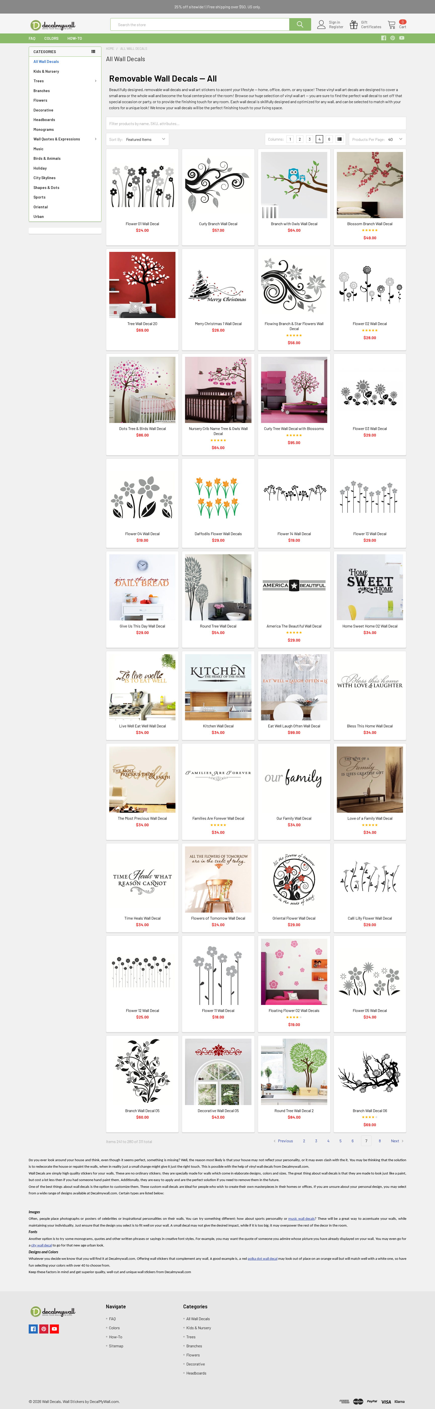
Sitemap (116, 1345)
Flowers (40, 100)
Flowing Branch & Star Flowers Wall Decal (294, 326)
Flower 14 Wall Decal (294, 533)
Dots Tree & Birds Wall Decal (142, 428)
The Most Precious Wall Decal (142, 818)
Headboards (44, 119)
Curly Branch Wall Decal (218, 223)
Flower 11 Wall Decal (218, 1010)
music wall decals (301, 1219)
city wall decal (41, 1245)
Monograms (43, 129)
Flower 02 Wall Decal (370, 323)
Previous (285, 1140)
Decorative (43, 110)
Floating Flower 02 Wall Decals (294, 1010)
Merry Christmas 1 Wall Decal (218, 323)
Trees (38, 81)
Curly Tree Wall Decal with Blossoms (294, 428)
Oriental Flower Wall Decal (294, 918)
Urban (38, 216)
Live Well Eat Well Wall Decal (142, 725)
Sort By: (116, 139)
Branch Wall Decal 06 (370, 1110)
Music (38, 148)
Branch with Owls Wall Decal (294, 223)
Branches (41, 90)
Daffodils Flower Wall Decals (218, 533)
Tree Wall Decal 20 (142, 323)
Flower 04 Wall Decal (142, 533)
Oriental (40, 207)
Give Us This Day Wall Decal (142, 625)
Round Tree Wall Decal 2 (294, 1110)
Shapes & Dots (46, 187)
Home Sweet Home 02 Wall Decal (369, 625)
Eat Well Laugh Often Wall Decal (294, 725)
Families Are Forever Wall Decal (218, 818)
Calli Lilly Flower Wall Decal (370, 918)
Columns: (276, 139)
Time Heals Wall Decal (142, 918)
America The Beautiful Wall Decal (294, 625)
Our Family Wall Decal (294, 818)
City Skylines (44, 177)
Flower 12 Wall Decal (142, 1010)
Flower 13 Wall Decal (369, 533)
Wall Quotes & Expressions (56, 139)
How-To (74, 38)
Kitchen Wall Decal (218, 725)
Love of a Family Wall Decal (369, 818)
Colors (51, 38)
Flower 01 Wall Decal (142, 223)
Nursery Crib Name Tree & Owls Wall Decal (218, 431)
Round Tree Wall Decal (218, 625)
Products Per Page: (368, 139)
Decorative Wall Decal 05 (218, 1110)
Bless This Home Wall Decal (370, 725)
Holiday (40, 168)
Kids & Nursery (46, 71)
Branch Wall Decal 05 (142, 1110)
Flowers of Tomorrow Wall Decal (218, 918)
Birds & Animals (47, 158)
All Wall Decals (46, 61)
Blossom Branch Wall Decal (369, 223)
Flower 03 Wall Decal (370, 428)
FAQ (32, 38)
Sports (39, 197)
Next (395, 1140)
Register (336, 26)
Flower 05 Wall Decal (370, 1010)
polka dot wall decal (262, 1259)
